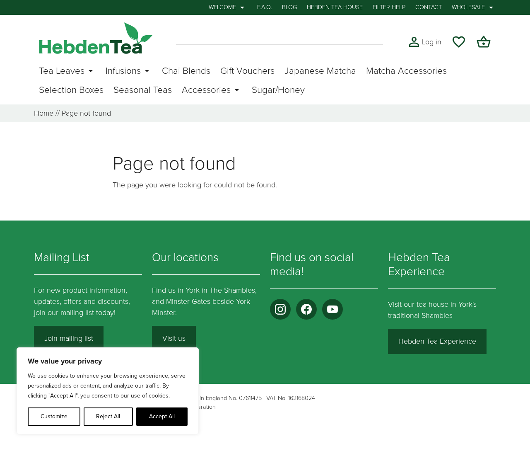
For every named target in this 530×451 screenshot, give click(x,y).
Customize (54, 416)
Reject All (108, 416)
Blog (289, 7)
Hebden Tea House (335, 7)
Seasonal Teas (142, 90)
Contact (428, 7)
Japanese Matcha (320, 71)
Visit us (174, 338)
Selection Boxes (71, 90)
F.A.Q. (264, 7)
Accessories (206, 90)
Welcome (222, 7)
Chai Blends (186, 71)
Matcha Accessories (406, 71)
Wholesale (468, 7)
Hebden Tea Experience (437, 341)
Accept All (162, 416)
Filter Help (389, 7)
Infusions (123, 71)
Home (43, 113)
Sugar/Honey (278, 90)
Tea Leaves (61, 71)
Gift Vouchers (247, 71)
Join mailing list (68, 338)
